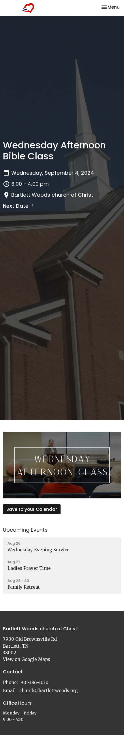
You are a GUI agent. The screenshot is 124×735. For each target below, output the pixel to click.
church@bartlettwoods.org (48, 690)
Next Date (16, 205)
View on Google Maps (26, 659)
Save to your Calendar (31, 509)
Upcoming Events (25, 529)
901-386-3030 (34, 682)
